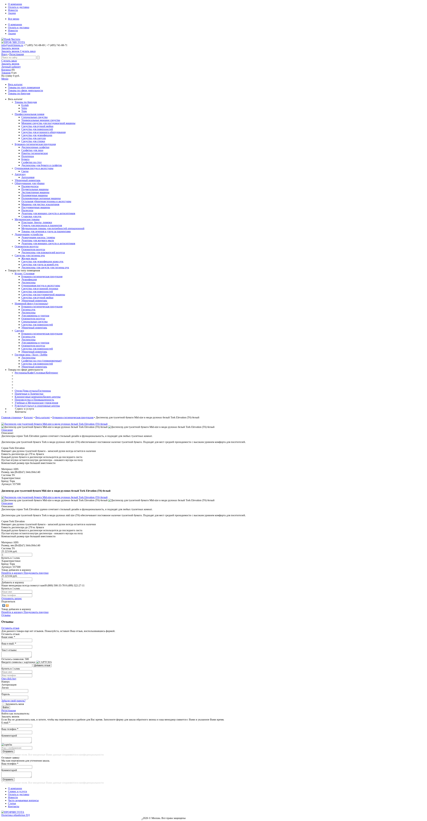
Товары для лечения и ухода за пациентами (46, 231)
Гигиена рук (28, 309)
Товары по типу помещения (24, 87)
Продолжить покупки (36, 572)
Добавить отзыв (42, 665)
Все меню (13, 18)
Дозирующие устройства (29, 234)
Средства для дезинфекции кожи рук (42, 261)
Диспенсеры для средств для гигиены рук (45, 267)
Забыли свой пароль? (13, 700)
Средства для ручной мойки (37, 126)
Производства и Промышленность (34, 399)
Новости (13, 10)
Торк (24, 111)
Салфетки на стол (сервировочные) (41, 360)
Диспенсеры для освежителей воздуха (43, 252)
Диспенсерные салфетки (35, 147)
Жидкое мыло (29, 258)
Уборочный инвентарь (27, 180)
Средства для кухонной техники (39, 288)
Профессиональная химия (29, 114)
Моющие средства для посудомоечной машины (48, 123)
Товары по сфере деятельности (25, 90)
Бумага (25, 159)
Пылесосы (27, 210)
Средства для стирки (33, 141)
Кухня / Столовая (24, 273)
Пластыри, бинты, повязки (36, 222)
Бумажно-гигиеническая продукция (35, 144)
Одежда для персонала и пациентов (41, 225)
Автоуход (20, 174)
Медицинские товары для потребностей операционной (52, 228)
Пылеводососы (30, 186)
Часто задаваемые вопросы (23, 800)
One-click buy (8, 678)
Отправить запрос (11, 598)
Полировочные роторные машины (41, 198)
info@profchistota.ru (12, 45)
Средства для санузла (33, 138)
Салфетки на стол (31, 162)
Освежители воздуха (26, 246)
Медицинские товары (27, 219)
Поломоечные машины (34, 195)
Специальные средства (34, 117)
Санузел (19, 330)
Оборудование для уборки (30, 183)
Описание (7, 430)
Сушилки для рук (31, 216)
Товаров (6, 72)
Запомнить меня (14, 704)
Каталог (28, 417)
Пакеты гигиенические (34, 153)
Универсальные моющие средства (40, 120)
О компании (15, 4)
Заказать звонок (10, 48)
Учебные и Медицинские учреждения (36, 402)
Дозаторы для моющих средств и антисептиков (48, 213)
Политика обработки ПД (15, 815)
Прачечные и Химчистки (29, 393)
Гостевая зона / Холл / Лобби (31, 354)
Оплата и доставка (18, 7)
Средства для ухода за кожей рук (40, 264)
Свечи (25, 171)
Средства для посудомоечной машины (43, 294)
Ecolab (25, 105)
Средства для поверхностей (37, 129)
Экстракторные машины (35, 192)
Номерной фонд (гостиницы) (31, 303)
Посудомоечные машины (35, 207)
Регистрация (16, 54)
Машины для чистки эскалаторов (40, 204)
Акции (12, 13)
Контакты (13, 806)
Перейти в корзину (12, 572)
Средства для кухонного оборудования (43, 132)
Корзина (6, 69)
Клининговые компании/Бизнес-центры (38, 396)
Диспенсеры (28, 282)
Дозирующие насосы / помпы (38, 237)
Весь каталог (15, 84)
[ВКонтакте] (4, 605)
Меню (4, 78)
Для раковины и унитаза (35, 315)
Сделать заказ (9, 60)
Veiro (24, 108)
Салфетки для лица (32, 150)
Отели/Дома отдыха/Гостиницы (33, 390)
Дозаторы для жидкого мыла (37, 240)
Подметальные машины (35, 189)
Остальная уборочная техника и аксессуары (46, 201)
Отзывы (6, 615)
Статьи (12, 803)
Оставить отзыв (10, 628)
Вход (4, 54)
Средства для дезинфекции (36, 135)
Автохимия (27, 177)
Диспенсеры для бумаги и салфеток (41, 165)
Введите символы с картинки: (18, 662)
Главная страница (11, 417)
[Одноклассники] (7, 605)
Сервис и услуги (17, 791)
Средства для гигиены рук (30, 255)
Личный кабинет (11, 66)
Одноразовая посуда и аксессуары (34, 168)
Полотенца (27, 156)
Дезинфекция (29, 279)
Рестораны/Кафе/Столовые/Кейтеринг (36, 372)
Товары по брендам (19, 93)
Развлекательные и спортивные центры (37, 405)
